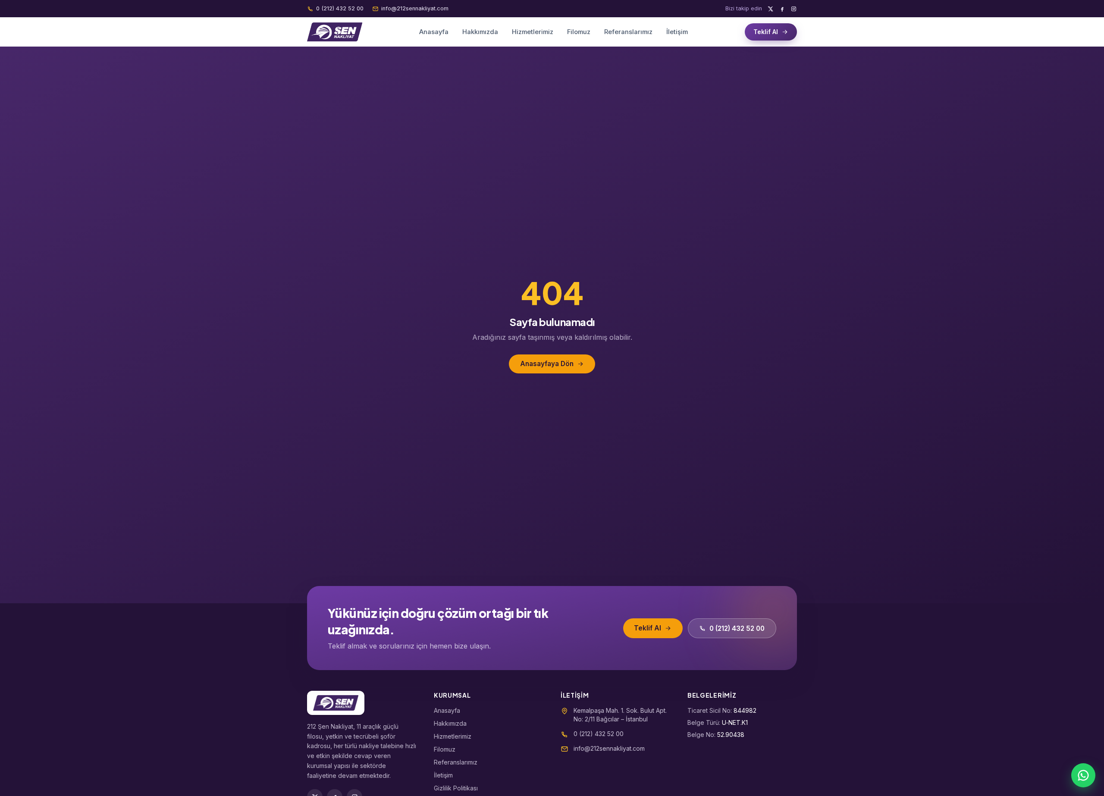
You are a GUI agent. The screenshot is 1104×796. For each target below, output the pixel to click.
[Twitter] (770, 9)
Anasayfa (433, 32)
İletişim (677, 32)
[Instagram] (793, 9)
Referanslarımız (628, 32)
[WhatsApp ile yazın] (1083, 775)
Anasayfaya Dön (547, 364)
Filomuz (578, 32)
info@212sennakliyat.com (414, 8)
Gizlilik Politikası (456, 788)
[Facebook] (782, 9)
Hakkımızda (480, 32)
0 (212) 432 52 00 (340, 8)
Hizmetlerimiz (532, 32)
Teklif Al (765, 31)
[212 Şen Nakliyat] (334, 31)
